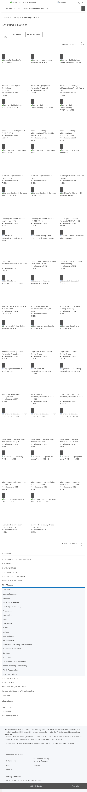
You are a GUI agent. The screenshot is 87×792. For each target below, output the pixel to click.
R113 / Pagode (7, 585)
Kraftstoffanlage (9, 636)
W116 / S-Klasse (8, 682)
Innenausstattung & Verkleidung (15, 666)
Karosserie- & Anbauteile (12, 649)
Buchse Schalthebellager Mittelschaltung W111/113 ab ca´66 (72, 87)
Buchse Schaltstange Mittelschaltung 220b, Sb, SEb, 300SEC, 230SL (42, 133)
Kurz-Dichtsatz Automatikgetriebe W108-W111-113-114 (43, 396)
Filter (6, 37)
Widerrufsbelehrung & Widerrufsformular (42, 760)
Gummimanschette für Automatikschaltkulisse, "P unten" (41, 308)
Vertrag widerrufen (13, 776)
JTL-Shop (82, 786)
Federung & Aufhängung (12, 607)
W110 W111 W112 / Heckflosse (13, 576)
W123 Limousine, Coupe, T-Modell (14, 687)
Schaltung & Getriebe (11, 602)
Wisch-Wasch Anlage (10, 670)
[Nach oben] (1, 790)
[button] (70, 2)
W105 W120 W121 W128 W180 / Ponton (16, 560)
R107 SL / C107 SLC (9, 568)
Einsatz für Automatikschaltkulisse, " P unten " (14, 263)
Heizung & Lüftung (10, 674)
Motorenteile (7, 590)
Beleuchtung (7, 657)
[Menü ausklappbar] (4, 2)
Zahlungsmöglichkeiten (10, 716)
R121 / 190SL (6, 564)
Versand (38, 780)
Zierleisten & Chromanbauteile (14, 661)
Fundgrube (6, 695)
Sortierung (17, 34)
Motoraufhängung (10, 594)
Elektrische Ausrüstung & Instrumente (17, 645)
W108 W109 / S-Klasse (10, 572)
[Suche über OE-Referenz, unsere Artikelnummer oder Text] (83, 8)
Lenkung (6, 632)
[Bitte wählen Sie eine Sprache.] (62, 2)
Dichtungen (7, 653)
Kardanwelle (7, 623)
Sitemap (37, 765)
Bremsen (6, 628)
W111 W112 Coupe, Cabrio (12, 581)
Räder (5, 619)
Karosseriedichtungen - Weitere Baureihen (18, 691)
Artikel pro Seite (33, 34)
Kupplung (6, 598)
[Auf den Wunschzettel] (3, 56)
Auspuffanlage (8, 640)
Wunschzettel (7, 707)
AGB (8, 765)
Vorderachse (7, 611)
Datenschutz (11, 761)
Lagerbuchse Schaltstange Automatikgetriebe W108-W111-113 (72, 396)
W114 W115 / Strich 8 (10, 678)
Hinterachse (7, 615)
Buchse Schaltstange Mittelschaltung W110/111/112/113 (68, 133)
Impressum (10, 769)
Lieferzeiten (6, 711)
